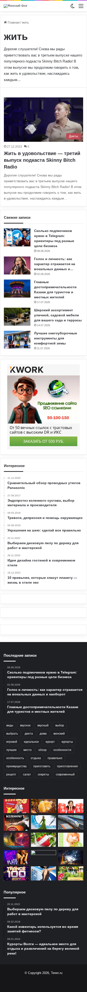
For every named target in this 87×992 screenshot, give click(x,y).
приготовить (41, 766)
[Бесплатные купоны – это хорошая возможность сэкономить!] (70, 806)
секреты (43, 774)
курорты (67, 741)
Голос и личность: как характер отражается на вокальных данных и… (54, 264)
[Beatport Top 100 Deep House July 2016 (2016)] (70, 840)
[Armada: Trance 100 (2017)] (16, 873)
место (27, 750)
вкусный (43, 725)
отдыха (36, 758)
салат (27, 774)
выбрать (12, 733)
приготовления (67, 766)
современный (65, 774)
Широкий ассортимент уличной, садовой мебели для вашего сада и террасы (58, 315)
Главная (13, 22)
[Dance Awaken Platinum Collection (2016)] (16, 857)
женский (59, 733)
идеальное (31, 741)
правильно (55, 758)
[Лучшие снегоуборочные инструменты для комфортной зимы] (17, 340)
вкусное (25, 725)
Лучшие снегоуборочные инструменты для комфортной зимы (55, 338)
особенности (62, 750)
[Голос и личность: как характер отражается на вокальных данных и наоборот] (17, 265)
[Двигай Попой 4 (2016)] (16, 806)
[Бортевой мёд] (43, 806)
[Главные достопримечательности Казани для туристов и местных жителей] (17, 289)
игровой (11, 741)
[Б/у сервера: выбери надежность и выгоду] (43, 857)
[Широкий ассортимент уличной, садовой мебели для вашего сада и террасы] (17, 317)
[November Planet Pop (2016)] (43, 873)
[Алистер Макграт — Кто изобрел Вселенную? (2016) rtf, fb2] (16, 823)
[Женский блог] (16, 6)
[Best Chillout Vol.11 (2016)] (43, 822)
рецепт (11, 774)
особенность (15, 758)
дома (43, 733)
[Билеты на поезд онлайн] (70, 822)
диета (29, 733)
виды (9, 725)
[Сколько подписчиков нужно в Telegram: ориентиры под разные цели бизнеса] (17, 237)
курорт (50, 741)
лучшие (11, 750)
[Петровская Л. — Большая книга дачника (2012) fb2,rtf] (70, 873)
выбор (59, 725)
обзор (42, 750)
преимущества (16, 766)
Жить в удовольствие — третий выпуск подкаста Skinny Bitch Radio (42, 160)
